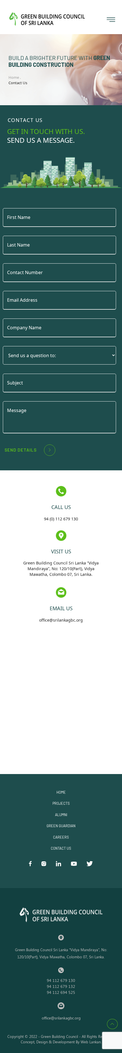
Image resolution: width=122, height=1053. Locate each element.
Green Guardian (61, 826)
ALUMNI (61, 814)
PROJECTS (61, 803)
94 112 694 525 (61, 992)
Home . (15, 77)
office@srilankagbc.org (61, 1018)
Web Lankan (91, 1041)
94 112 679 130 (61, 980)
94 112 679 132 (61, 986)
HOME (61, 792)
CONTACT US (61, 848)
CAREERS (61, 837)
